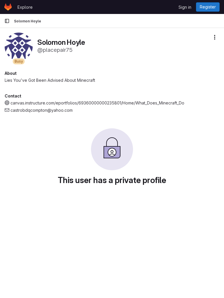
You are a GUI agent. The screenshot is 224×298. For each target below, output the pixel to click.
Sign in (184, 7)
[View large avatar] (19, 46)
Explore (25, 7)
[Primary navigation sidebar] (7, 21)
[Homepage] (8, 7)
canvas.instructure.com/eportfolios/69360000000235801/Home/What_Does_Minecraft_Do (97, 102)
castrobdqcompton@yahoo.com (41, 110)
